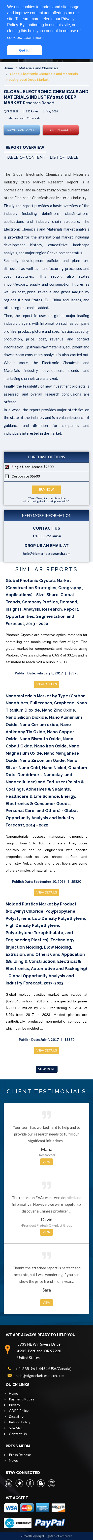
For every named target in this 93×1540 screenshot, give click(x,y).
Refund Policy (19, 1422)
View (46, 1162)
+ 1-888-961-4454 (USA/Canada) (43, 1368)
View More (46, 1069)
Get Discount (60, 130)
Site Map (16, 1428)
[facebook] (30, 1483)
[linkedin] (9, 1483)
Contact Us (18, 1434)
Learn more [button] (34, 37)
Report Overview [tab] (25, 147)
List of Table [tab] (64, 157)
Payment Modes (21, 1399)
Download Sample (21, 130)
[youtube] (51, 1483)
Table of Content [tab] (25, 157)
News (13, 1460)
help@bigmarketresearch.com (46, 554)
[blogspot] (41, 1483)
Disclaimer (17, 1416)
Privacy (14, 1405)
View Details (46, 684)
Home (8, 68)
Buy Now (46, 489)
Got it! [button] (24, 50)
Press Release (20, 1455)
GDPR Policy (19, 1410)
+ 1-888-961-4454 (46, 536)
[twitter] (19, 1483)
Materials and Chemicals (39, 68)
